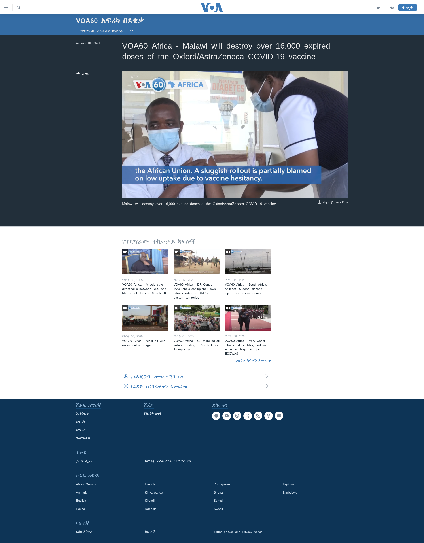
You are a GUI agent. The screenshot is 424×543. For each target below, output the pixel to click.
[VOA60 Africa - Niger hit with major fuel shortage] (145, 318)
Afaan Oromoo (86, 484)
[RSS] (258, 416)
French (150, 484)
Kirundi (150, 501)
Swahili (218, 509)
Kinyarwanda (154, 492)
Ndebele (151, 509)
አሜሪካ (81, 430)
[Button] (82, 75)
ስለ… (133, 31)
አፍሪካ (80, 422)
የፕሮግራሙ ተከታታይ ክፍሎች (101, 31)
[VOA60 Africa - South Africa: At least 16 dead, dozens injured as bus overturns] (248, 261)
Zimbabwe (290, 492)
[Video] (378, 7)
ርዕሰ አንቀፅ (84, 532)
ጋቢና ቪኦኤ (84, 461)
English (81, 501)
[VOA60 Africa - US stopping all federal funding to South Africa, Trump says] (197, 318)
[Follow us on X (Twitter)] (247, 416)
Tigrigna (288, 484)
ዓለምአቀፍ (83, 438)
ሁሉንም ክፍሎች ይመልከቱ (253, 360)
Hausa (80, 509)
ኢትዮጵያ (82, 414)
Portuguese (222, 484)
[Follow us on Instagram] (237, 416)
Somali (218, 501)
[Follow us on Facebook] (216, 416)
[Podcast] (268, 416)
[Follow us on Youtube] (226, 416)
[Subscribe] (279, 416)
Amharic (81, 492)
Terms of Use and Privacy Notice (238, 532)
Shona (218, 492)
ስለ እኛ (150, 532)
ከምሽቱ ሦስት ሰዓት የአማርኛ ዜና (168, 461)
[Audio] (391, 7)
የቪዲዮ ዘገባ (152, 414)
